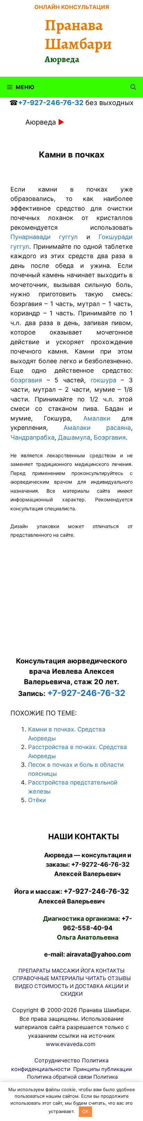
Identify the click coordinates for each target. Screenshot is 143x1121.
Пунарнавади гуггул (44, 236)
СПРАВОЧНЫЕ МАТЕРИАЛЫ (48, 978)
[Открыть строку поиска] (133, 87)
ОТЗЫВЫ (119, 978)
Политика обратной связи (59, 1076)
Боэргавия (110, 437)
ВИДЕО (24, 986)
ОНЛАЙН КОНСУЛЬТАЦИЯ (71, 6)
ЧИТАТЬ (95, 978)
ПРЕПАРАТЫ (34, 970)
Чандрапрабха (32, 437)
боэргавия (26, 380)
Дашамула (74, 437)
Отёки (37, 800)
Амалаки (91, 418)
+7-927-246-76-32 (51, 103)
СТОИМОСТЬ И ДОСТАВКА (68, 986)
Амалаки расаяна (97, 427)
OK (85, 1111)
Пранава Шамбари (78, 34)
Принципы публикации (102, 1069)
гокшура (103, 380)
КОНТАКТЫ (110, 970)
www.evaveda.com (70, 1044)
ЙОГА (87, 970)
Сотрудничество (57, 1060)
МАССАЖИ (65, 970)
